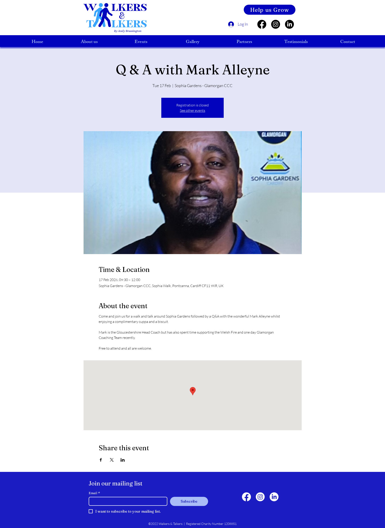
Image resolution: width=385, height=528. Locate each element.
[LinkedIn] (289, 24)
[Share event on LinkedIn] (123, 460)
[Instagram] (275, 24)
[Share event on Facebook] (101, 460)
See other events (192, 110)
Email (94, 493)
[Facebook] (261, 24)
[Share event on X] (112, 460)
